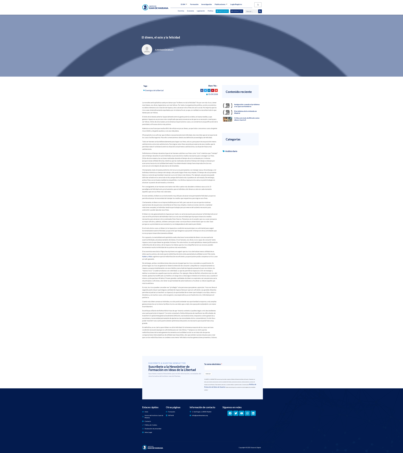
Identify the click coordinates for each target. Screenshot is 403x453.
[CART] (257, 4)
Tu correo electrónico (212, 364)
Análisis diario (231, 151)
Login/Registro (236, 4)
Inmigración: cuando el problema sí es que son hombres (247, 105)
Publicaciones (220, 4)
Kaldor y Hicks (147, 256)
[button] (201, 90)
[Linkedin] (253, 413)
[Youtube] (241, 413)
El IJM (183, 4)
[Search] (260, 11)
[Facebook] (230, 413)
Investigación (206, 4)
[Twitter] (235, 413)
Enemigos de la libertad (154, 90)
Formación (194, 4)
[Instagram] (247, 413)
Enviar (208, 374)
